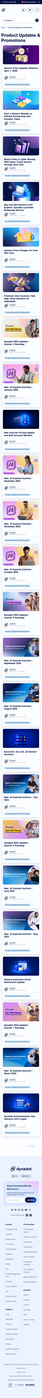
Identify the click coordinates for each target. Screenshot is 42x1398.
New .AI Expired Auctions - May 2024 (21, 935)
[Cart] (29, 10)
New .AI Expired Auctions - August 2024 (18, 707)
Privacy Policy (21, 1368)
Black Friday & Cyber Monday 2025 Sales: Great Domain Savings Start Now (20, 161)
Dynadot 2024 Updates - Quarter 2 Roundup (16, 844)
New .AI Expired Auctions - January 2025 (18, 388)
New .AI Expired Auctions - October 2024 (18, 570)
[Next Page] (33, 1146)
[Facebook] (12, 1210)
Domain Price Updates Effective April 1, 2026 (21, 69)
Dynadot (12, 77)
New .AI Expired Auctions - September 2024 (18, 662)
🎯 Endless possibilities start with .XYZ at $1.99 (24, 2)
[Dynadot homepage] (3, 10)
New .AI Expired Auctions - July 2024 (21, 798)
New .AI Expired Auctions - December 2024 (18, 479)
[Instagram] (15, 1210)
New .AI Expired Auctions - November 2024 (18, 525)
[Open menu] (37, 10)
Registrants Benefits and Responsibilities (21, 1380)
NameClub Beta (29, 1282)
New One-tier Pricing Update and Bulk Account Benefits (19, 434)
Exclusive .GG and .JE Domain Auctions (20, 753)
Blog (3, 27)
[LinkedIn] (19, 1210)
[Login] (23, 10)
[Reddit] (30, 1210)
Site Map (26, 1310)
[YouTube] (26, 1210)
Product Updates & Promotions (17, 84)
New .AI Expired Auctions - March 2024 (18, 1072)
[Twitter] (22, 1210)
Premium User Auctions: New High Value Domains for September (20, 298)
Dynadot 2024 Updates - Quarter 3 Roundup (16, 616)
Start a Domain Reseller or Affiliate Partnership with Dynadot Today (18, 116)
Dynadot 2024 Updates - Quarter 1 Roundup (16, 1026)
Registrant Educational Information (21, 1376)
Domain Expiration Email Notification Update (17, 981)
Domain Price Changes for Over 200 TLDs (21, 251)
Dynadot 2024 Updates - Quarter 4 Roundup (16, 343)
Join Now (31, 1200)
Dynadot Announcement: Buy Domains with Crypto (19, 1117)
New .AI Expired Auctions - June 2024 (18, 889)
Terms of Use (21, 1372)
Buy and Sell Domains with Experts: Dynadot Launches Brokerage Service (18, 207)
